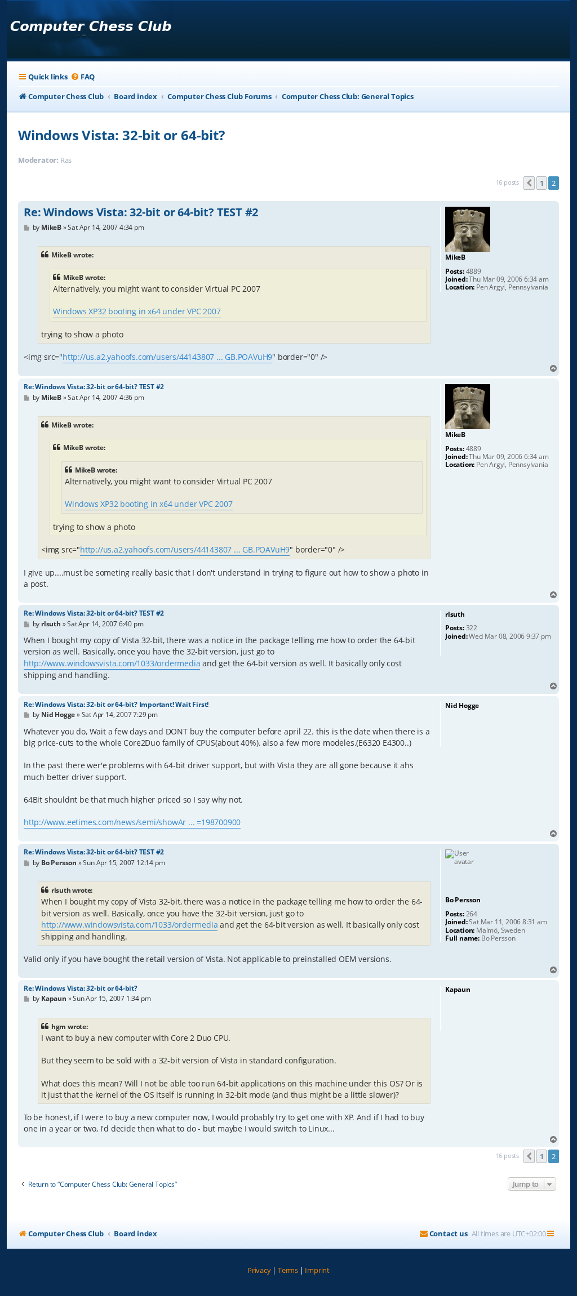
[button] (529, 183)
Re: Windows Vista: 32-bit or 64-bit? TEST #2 (141, 212)
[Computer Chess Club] (90, 30)
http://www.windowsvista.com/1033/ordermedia (112, 663)
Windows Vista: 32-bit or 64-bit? (121, 135)
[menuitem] (82, 77)
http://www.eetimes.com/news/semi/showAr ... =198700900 (132, 822)
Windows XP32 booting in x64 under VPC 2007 (137, 311)
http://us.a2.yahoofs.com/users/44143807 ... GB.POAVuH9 (167, 356)
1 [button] (542, 183)
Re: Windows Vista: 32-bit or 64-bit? (80, 988)
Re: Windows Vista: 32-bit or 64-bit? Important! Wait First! (116, 704)
